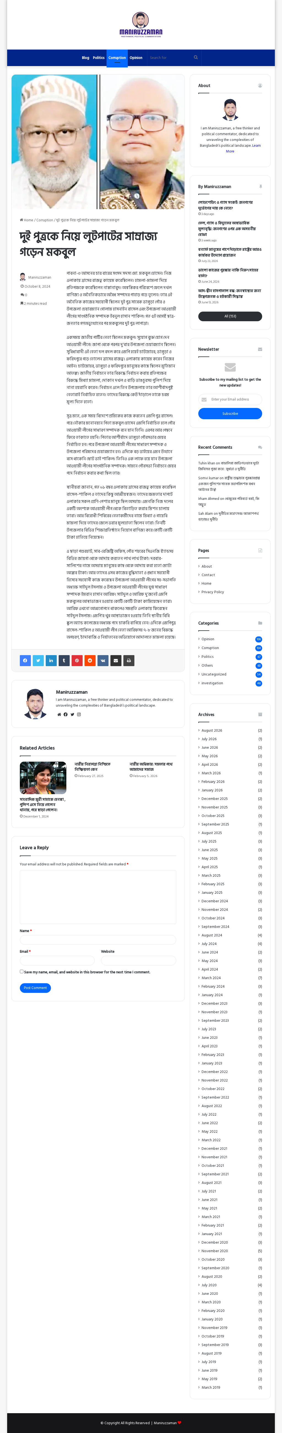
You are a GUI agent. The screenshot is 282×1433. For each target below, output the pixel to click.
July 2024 (209, 944)
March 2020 (211, 1302)
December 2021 (214, 1149)
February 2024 (213, 987)
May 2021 (209, 1208)
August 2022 (212, 1106)
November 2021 (214, 1157)
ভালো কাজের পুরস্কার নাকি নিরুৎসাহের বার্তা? (228, 273)
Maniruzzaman (39, 277)
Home (28, 220)
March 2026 (211, 773)
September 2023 (215, 1021)
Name (26, 931)
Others (207, 666)
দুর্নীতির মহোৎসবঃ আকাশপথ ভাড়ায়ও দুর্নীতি (228, 516)
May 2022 (210, 1132)
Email (25, 952)
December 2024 (215, 901)
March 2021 (211, 1217)
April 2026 (210, 765)
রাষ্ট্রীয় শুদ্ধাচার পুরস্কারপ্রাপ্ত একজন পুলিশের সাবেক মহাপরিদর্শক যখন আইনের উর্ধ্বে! (229, 484)
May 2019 (209, 1379)
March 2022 (211, 1140)
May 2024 (210, 961)
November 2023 (214, 1012)
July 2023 (209, 1029)
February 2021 (213, 1225)
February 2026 (213, 782)
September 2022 (215, 1097)
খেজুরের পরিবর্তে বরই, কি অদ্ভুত (228, 502)
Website (108, 952)
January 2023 (212, 1063)
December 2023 (214, 1004)
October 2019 (213, 1336)
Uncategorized (214, 674)
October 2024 (213, 918)
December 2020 (215, 1243)
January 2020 (212, 1319)
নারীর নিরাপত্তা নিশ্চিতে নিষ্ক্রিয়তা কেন (92, 767)
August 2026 (212, 731)
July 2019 (209, 1362)
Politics (99, 58)
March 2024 (211, 978)
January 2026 (212, 790)
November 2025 (215, 807)
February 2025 (213, 884)
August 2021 (211, 1183)
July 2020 (209, 1285)
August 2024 (212, 935)
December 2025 (215, 799)
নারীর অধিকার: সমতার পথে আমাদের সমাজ (151, 767)
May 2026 (210, 756)
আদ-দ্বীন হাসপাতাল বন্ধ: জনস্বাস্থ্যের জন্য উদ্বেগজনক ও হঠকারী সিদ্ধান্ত (229, 294)
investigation (212, 683)
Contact (208, 575)
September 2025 (215, 824)
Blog (85, 58)
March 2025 (211, 876)
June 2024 (210, 952)
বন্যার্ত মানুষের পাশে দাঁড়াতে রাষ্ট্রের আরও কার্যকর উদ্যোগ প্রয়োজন (230, 252)
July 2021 (209, 1191)
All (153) (230, 316)
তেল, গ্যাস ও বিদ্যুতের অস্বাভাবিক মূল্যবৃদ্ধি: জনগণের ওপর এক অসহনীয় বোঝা (227, 229)
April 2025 (210, 867)
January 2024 (212, 995)
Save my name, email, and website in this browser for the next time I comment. (87, 972)
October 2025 (213, 816)
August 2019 (212, 1353)
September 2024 (215, 927)
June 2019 (210, 1371)
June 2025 (210, 850)
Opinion (136, 58)
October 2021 (213, 1166)
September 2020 (215, 1268)
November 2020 (215, 1251)
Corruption (117, 58)
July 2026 (209, 739)
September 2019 (215, 1345)
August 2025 (212, 833)
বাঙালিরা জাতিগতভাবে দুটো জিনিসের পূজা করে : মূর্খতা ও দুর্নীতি (228, 466)
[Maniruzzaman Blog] (140, 25)
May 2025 (210, 859)
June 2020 (210, 1294)
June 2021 (209, 1200)
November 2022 (215, 1080)
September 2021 (215, 1174)
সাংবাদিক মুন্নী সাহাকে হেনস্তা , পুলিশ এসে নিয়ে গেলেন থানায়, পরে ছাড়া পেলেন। (42, 804)
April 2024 (210, 969)
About (207, 566)
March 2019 (211, 1388)
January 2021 (212, 1234)
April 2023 (210, 1046)
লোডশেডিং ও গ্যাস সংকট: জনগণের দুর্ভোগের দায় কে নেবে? (225, 205)
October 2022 (213, 1089)
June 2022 (210, 1123)
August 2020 (212, 1277)
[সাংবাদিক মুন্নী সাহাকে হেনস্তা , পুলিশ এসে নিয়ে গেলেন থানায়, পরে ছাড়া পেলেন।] (43, 778)
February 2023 (213, 1055)
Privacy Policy (213, 592)
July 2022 (209, 1115)
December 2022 (215, 1072)
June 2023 (210, 1038)
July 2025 (209, 841)
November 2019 (214, 1328)
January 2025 (212, 893)
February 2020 (213, 1311)
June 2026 (210, 748)
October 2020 (213, 1260)
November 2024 (215, 910)
